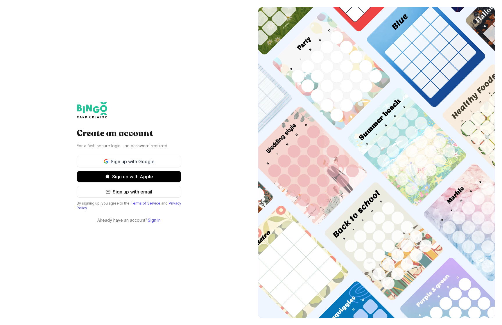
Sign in (154, 220)
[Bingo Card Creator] (129, 110)
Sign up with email (132, 192)
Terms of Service (145, 203)
